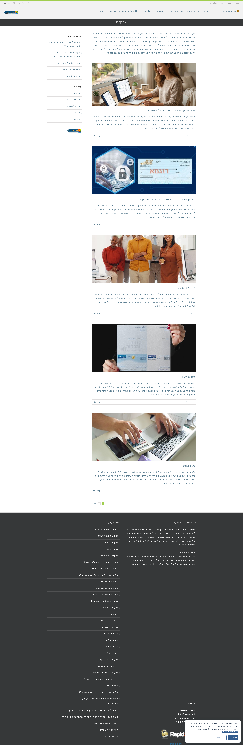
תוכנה (77, 119)
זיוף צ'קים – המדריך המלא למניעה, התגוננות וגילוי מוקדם (167, 199)
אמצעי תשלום (108, 34)
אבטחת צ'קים (189, 377)
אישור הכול (233, 738)
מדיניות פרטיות (110, 634)
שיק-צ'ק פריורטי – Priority (104, 601)
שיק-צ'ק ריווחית (110, 608)
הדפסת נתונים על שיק (107, 666)
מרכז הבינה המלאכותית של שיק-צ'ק (100, 699)
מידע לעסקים (73, 106)
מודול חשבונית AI (109, 581)
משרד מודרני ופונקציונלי (68, 63)
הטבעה (114, 614)
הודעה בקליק (111, 653)
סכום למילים (112, 647)
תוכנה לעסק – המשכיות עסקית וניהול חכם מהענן (171, 110)
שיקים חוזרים (189, 466)
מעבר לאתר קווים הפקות (183, 718)
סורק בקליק (112, 640)
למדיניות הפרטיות (230, 732)
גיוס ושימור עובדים (186, 288)
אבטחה (76, 93)
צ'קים (77, 112)
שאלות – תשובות (109, 627)
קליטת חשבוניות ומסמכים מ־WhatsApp (98, 575)
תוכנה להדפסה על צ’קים (106, 529)
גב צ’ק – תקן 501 (109, 620)
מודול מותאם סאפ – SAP (105, 594)
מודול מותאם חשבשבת (106, 588)
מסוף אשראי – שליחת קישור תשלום (100, 562)
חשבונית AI (112, 686)
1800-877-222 (233, 3)
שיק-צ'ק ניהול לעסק (108, 536)
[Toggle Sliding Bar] (93, 11)
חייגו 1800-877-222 (113, 53)
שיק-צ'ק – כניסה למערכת (105, 673)
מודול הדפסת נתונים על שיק (104, 568)
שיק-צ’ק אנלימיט (109, 555)
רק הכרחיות (221, 738)
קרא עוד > (96, 136)
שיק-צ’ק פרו (112, 549)
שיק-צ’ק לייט (111, 542)
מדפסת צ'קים (73, 99)
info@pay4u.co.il (217, 3)
